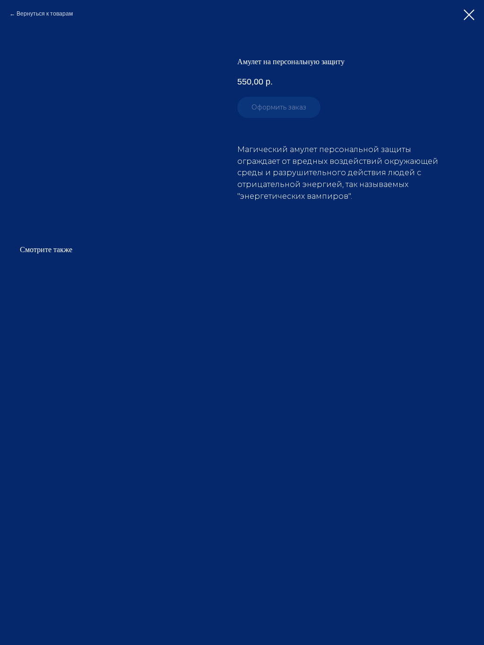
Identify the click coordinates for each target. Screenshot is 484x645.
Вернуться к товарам (45, 13)
